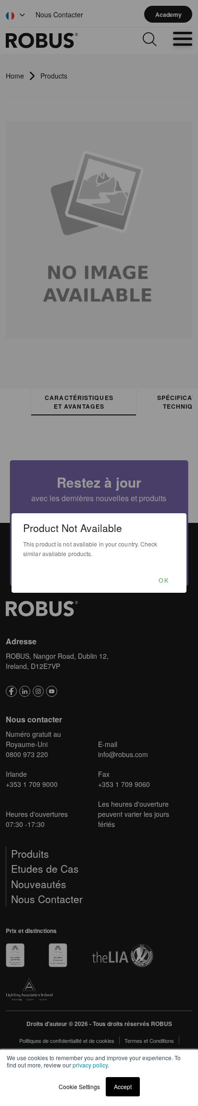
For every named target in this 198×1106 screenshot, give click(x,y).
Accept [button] (123, 1086)
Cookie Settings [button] (79, 1086)
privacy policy (90, 1065)
